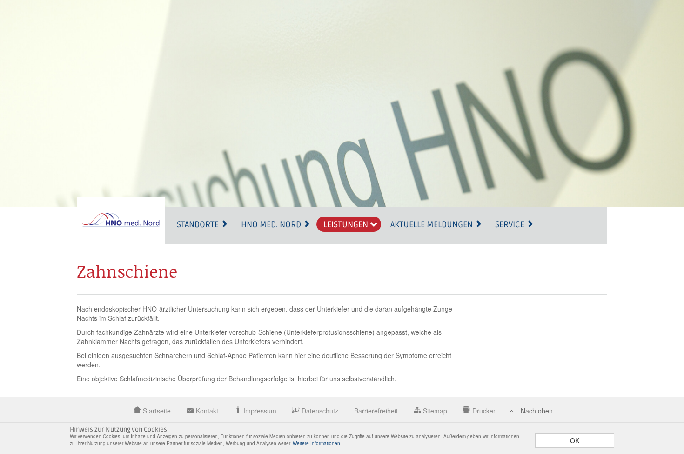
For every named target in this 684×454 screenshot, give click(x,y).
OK (574, 440)
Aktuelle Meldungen (432, 224)
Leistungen (346, 224)
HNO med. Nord (272, 224)
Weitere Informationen (316, 443)
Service (510, 224)
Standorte (199, 224)
